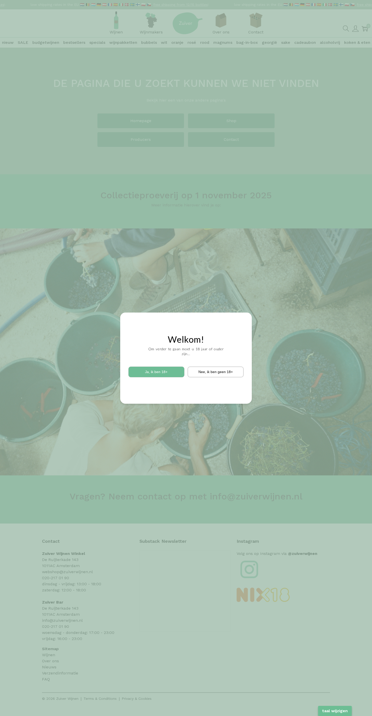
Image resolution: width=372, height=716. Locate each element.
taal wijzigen (335, 710)
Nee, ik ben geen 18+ (215, 372)
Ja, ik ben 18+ (156, 372)
